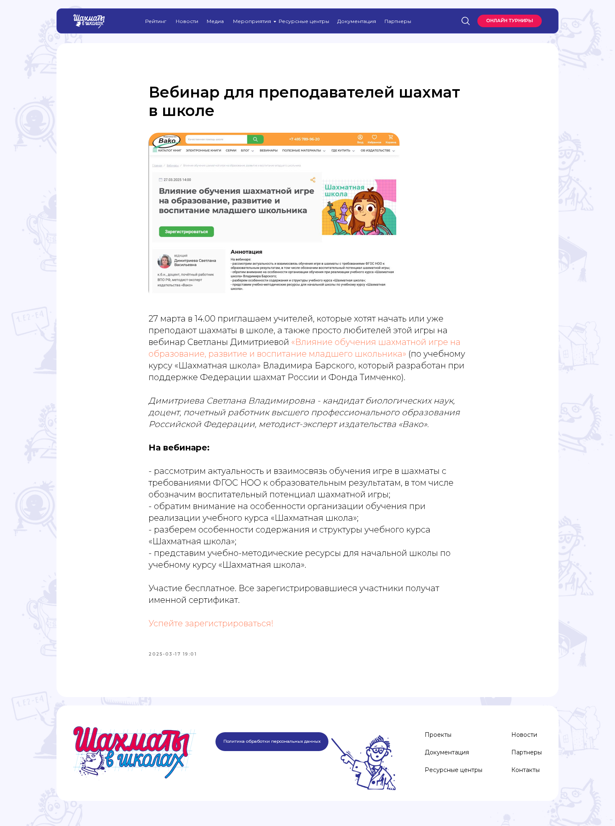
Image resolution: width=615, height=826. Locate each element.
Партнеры (397, 21)
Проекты (438, 735)
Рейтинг (156, 21)
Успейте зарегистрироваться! (211, 623)
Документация (356, 21)
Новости (187, 21)
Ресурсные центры (304, 21)
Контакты (525, 770)
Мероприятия (252, 21)
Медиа (215, 21)
